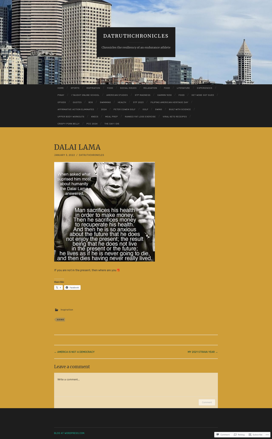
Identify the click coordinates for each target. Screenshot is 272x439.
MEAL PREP (111, 116)
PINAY (61, 95)
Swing (158, 109)
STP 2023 (138, 102)
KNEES (94, 116)
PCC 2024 (92, 124)
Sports (75, 88)
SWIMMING (105, 102)
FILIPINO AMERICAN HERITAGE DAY (169, 102)
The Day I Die (112, 124)
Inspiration (93, 88)
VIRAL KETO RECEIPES (175, 116)
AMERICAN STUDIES (117, 95)
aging (60, 320)
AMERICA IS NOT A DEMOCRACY (74, 351)
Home (61, 88)
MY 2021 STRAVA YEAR (203, 351)
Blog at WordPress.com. (69, 433)
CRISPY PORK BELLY (69, 124)
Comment (207, 402)
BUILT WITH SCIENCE (180, 109)
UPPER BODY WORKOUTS (71, 116)
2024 (104, 109)
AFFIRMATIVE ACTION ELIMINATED (76, 109)
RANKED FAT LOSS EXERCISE (140, 116)
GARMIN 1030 (164, 95)
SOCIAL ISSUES (128, 88)
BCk (91, 102)
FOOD (110, 88)
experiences (204, 88)
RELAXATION (150, 88)
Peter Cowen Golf (125, 109)
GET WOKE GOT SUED (203, 95)
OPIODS (62, 102)
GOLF (145, 109)
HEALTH (122, 102)
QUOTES (77, 102)
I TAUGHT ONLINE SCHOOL (85, 95)
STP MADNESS (142, 95)
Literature (183, 88)
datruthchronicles (136, 36)
